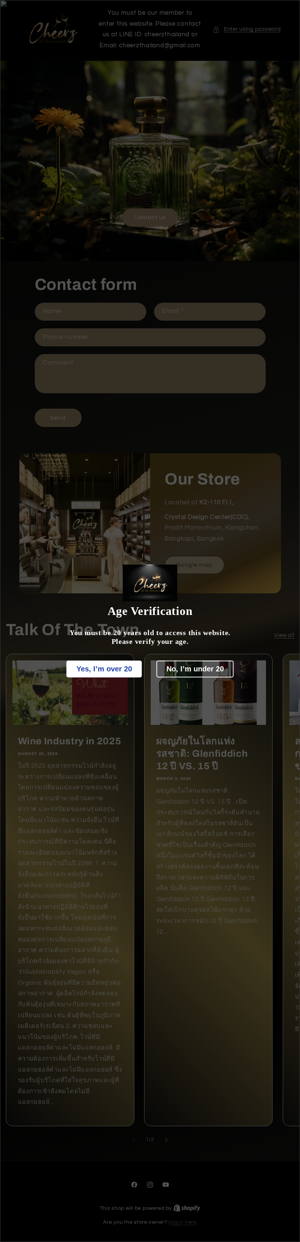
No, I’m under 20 (195, 669)
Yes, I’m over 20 (104, 669)
